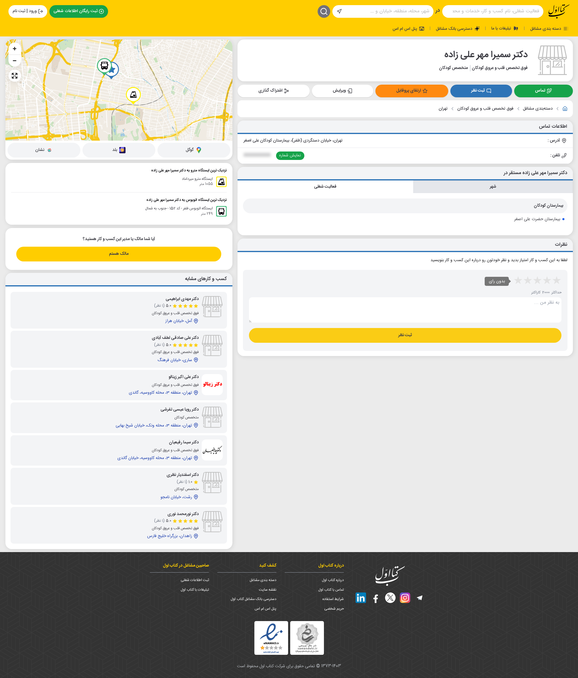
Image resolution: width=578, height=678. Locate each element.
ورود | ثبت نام (25, 11)
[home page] (559, 11)
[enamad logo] (271, 638)
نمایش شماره (290, 155)
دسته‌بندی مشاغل (538, 109)
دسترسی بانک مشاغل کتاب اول (253, 599)
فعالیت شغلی (325, 186)
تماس (540, 90)
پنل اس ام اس (405, 28)
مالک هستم (119, 254)
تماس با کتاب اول (331, 590)
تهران (443, 109)
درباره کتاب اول (333, 580)
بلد (114, 150)
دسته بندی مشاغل (546, 28)
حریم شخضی (334, 609)
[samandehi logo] (307, 638)
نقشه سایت (267, 590)
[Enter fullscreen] (14, 76)
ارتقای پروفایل (408, 90)
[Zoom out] (14, 61)
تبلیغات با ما (501, 28)
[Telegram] (419, 597)
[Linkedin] (360, 597)
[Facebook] (375, 597)
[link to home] (565, 108)
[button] (133, 96)
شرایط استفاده (333, 599)
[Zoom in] (14, 48)
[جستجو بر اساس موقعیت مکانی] (339, 11)
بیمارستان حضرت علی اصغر (537, 219)
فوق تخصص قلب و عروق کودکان (485, 109)
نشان (39, 150)
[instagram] (405, 597)
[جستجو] (324, 11)
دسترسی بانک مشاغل (455, 28)
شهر (493, 186)
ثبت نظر (478, 90)
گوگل (190, 150)
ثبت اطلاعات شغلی (195, 580)
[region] (118, 90)
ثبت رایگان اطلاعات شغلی (76, 11)
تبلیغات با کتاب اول (195, 590)
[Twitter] (390, 597)
